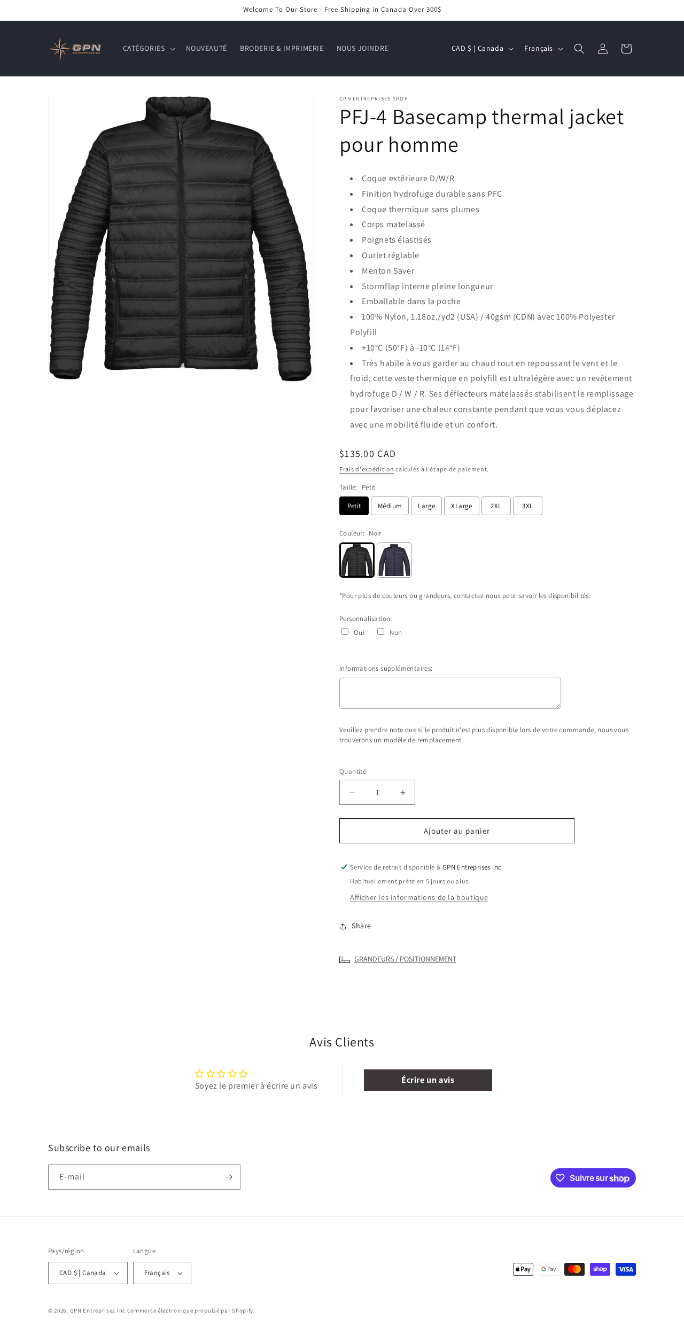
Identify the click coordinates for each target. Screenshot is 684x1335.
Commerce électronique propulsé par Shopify (190, 1310)
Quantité (352, 771)
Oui (359, 632)
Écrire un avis (427, 1079)
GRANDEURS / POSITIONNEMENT (405, 959)
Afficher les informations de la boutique (419, 897)
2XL (496, 505)
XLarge (461, 505)
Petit (354, 505)
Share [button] (361, 925)
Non (396, 632)
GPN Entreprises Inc (98, 1310)
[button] (148, 48)
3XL (527, 505)
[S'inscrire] (228, 1177)
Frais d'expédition (366, 469)
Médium (390, 505)
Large (426, 505)
